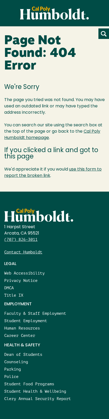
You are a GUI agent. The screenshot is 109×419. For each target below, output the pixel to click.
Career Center (19, 335)
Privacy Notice (21, 280)
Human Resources (22, 328)
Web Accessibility (24, 273)
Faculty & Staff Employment (35, 313)
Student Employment (25, 320)
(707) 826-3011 (21, 239)
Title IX (13, 295)
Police (11, 376)
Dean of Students (23, 354)
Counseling (16, 362)
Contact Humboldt (23, 252)
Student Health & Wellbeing (35, 391)
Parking (12, 369)
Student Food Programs (29, 384)
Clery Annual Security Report (37, 398)
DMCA (9, 288)
